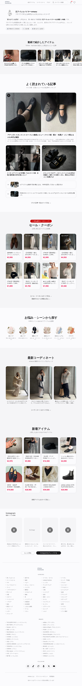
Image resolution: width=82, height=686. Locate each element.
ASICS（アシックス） (49, 625)
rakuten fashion (47, 580)
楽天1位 (27, 578)
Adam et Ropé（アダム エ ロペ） (52, 627)
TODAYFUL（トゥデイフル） (14, 646)
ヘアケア (9, 602)
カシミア (45, 609)
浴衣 (44, 594)
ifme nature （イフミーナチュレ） (16, 651)
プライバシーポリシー (42, 676)
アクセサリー (64, 587)
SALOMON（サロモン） (49, 632)
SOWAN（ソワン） (12, 649)
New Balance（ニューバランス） (16, 632)
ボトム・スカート (29, 585)
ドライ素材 (64, 611)
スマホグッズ (28, 592)
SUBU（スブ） (47, 639)
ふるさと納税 (28, 606)
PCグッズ (9, 592)
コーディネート (41, 2)
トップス (45, 582)
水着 (8, 594)
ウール (26, 609)
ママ (8, 582)
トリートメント (65, 602)
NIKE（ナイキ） (11, 629)
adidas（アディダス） (49, 622)
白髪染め (27, 602)
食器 (62, 592)
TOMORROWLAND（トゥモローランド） (54, 644)
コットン (9, 609)
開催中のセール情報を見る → (41, 299)
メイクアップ (28, 599)
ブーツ (8, 587)
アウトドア (64, 594)
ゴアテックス (46, 606)
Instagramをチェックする (48, 553)
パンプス (27, 587)
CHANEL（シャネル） (12, 637)
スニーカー (64, 585)
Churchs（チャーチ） (49, 641)
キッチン (45, 604)
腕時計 (26, 590)
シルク (45, 611)
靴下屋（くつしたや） (13, 656)
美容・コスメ (46, 597)
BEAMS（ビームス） (48, 646)
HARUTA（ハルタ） (48, 653)
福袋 (26, 580)
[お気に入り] (74, 2)
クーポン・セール (48, 578)
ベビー (26, 582)
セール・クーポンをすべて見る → (41, 296)
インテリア (46, 592)
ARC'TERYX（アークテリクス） (15, 625)
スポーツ (9, 597)
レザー (8, 611)
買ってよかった (11, 578)
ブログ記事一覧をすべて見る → (41, 203)
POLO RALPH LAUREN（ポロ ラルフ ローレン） (56, 637)
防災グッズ (10, 606)
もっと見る (27, 553)
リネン (26, 611)
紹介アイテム (31, 2)
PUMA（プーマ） (47, 629)
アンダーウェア (47, 585)
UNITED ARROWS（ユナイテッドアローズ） (19, 644)
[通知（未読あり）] (71, 2)
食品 (8, 604)
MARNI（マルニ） (11, 634)
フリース (63, 609)
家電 (62, 604)
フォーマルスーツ (11, 585)
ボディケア (64, 599)
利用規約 (52, 676)
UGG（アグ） (10, 641)
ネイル (45, 599)
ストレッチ (10, 613)
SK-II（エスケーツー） (49, 651)
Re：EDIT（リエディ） (49, 649)
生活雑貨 (27, 604)
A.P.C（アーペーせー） (13, 653)
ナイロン (63, 606)
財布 (44, 587)
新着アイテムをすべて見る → (41, 500)
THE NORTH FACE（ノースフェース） (17, 622)
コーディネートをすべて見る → (41, 410)
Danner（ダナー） (12, 627)
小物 (44, 590)
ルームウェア (64, 590)
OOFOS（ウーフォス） (13, 639)
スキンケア (64, 597)
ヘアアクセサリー (11, 590)
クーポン (63, 578)
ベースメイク (10, 599)
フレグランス (46, 602)
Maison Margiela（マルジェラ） (52, 634)
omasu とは (31, 676)
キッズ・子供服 (65, 580)
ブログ (48, 2)
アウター (63, 582)
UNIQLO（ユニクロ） (49, 656)
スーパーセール (11, 580)
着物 (26, 594)
